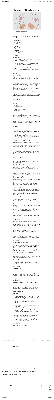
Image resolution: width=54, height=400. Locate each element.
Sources (17, 54)
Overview (17, 43)
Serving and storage (19, 48)
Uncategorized (25, 31)
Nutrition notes (18, 47)
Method (16, 46)
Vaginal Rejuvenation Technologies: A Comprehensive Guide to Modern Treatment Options (21, 371)
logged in (19, 352)
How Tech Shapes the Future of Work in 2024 (11, 374)
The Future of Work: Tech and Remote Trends (11, 376)
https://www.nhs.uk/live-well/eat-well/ (31, 296)
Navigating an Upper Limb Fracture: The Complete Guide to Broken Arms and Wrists (19, 368)
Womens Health (5, 1)
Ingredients (17, 45)
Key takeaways (18, 42)
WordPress (50, 397)
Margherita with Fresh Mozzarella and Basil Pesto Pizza (41, 340)
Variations (17, 50)
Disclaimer (17, 55)
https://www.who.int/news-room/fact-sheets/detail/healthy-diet (26, 316)
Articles (22, 31)
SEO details (17, 52)
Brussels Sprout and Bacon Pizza (8, 340)
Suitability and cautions (20, 51)
